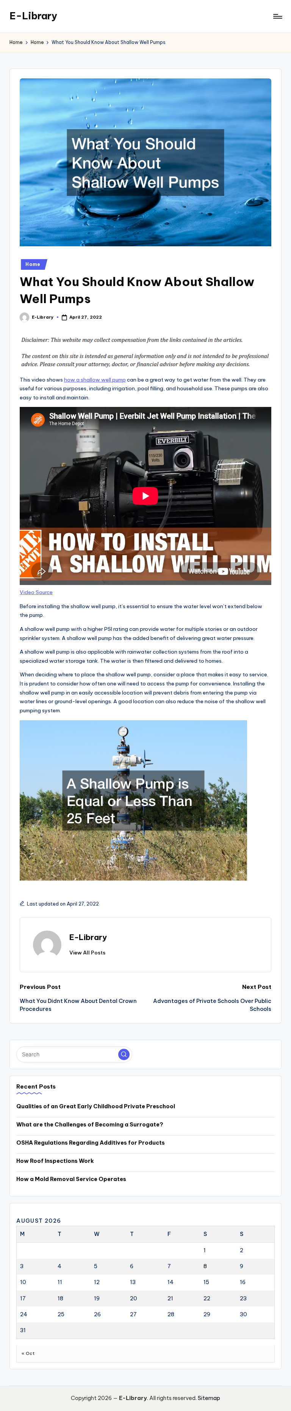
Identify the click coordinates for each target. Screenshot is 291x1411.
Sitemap (209, 1398)
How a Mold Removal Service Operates (71, 1179)
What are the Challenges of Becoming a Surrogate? (89, 1124)
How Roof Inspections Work (55, 1161)
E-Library (33, 16)
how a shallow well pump (95, 379)
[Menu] (277, 16)
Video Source (36, 592)
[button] (87, 952)
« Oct (28, 1353)
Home (33, 264)
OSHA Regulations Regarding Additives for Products (90, 1142)
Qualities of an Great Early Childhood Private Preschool (95, 1106)
